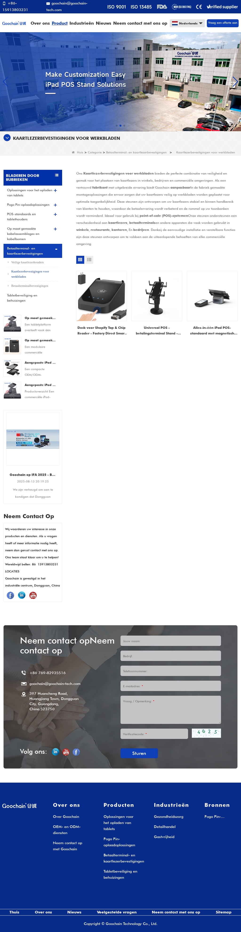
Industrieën (81, 23)
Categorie (95, 152)
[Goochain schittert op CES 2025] (38, 439)
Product (60, 23)
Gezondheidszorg (168, 816)
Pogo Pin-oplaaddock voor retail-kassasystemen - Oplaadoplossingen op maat (221, 817)
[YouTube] (33, 595)
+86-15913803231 (15, 6)
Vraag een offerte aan (222, 22)
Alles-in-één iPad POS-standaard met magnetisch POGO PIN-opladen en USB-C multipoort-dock (212, 331)
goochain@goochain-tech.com (66, 6)
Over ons (40, 23)
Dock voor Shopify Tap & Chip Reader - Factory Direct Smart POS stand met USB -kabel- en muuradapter (101, 331)
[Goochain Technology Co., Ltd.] (14, 23)
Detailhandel (165, 826)
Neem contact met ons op (140, 23)
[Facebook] (10, 595)
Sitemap (224, 912)
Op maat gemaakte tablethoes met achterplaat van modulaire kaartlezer (40, 318)
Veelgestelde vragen (117, 912)
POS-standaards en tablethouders (21, 216)
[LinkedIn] (22, 595)
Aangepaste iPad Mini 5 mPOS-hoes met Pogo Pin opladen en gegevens (40, 385)
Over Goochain (66, 816)
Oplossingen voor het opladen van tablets (29, 192)
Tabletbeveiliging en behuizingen (22, 297)
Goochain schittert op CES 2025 (38, 475)
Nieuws (103, 23)
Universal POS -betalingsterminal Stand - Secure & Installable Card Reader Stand (157, 331)
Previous (5, 450)
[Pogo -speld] (120, 81)
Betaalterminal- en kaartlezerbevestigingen (136, 152)
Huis (80, 152)
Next (60, 450)
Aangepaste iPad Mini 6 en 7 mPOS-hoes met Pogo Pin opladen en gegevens (40, 362)
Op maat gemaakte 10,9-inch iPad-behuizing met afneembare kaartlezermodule (40, 340)
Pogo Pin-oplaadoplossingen (28, 204)
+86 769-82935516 (47, 673)
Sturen (139, 753)
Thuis (14, 912)
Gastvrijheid (164, 837)
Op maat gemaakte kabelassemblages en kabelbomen (23, 234)
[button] (117, 126)
